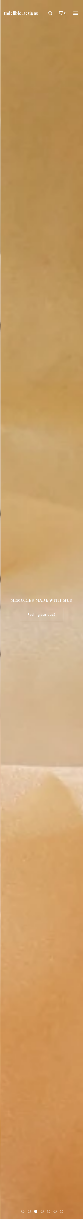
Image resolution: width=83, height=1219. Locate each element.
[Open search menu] (50, 13)
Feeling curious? (41, 614)
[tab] (22, 1211)
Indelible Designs (21, 13)
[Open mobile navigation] (75, 13)
